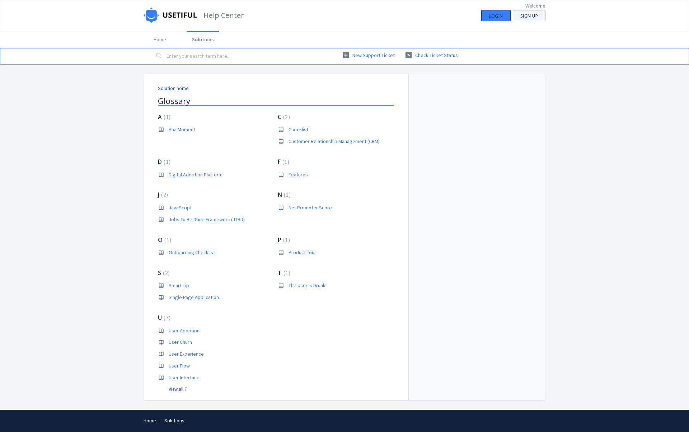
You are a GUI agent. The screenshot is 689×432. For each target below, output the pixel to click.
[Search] (159, 56)
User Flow (179, 365)
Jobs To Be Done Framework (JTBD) (207, 219)
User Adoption (184, 330)
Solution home (173, 88)
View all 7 (178, 389)
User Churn (180, 342)
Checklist (298, 129)
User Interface (184, 377)
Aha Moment (182, 129)
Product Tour (302, 252)
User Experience (186, 354)
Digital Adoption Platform (195, 174)
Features (298, 174)
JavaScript (180, 207)
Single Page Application (194, 297)
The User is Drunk (307, 285)
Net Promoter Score (310, 207)
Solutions (203, 39)
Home (160, 39)
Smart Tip (179, 285)
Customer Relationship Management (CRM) (334, 141)
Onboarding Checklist (192, 252)
